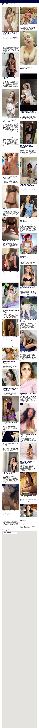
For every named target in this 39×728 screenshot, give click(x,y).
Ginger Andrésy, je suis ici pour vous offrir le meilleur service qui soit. (28, 287)
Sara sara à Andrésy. (7, 208)
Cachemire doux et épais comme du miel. (28, 435)
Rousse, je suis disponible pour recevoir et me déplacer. (27, 66)
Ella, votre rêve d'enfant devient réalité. (10, 272)
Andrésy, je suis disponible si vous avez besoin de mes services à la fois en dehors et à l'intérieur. (11, 388)
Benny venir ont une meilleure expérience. (27, 255)
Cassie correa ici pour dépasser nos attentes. (27, 518)
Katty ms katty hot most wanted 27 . (10, 337)
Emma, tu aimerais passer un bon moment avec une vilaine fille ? (28, 462)
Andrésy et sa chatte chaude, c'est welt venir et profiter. (10, 177)
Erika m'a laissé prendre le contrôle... (9, 78)
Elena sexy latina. (24, 24)
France (6, 3)
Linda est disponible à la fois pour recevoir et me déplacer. (11, 511)
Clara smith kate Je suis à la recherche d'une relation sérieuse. (11, 120)
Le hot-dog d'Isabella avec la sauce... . (9, 362)
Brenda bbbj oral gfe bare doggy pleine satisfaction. (28, 496)
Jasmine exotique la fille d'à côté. (28, 393)
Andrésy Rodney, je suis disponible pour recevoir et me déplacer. (27, 185)
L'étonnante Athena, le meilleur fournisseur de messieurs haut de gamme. (28, 112)
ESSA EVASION (4, 1)
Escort (3, 3)
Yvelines (10, 3)
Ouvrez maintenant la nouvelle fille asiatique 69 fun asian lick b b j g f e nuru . (11, 310)
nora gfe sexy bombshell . (26, 351)
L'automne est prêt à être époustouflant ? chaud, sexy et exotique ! (27, 219)
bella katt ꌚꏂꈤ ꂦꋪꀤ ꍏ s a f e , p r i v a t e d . (28, 320)
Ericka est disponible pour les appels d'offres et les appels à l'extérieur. (27, 146)
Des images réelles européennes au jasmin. (10, 444)
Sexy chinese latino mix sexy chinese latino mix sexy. (9, 473)
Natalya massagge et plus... (9, 240)
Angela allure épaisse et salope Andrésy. (10, 423)
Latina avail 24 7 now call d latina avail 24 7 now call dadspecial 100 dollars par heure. (11, 33)
